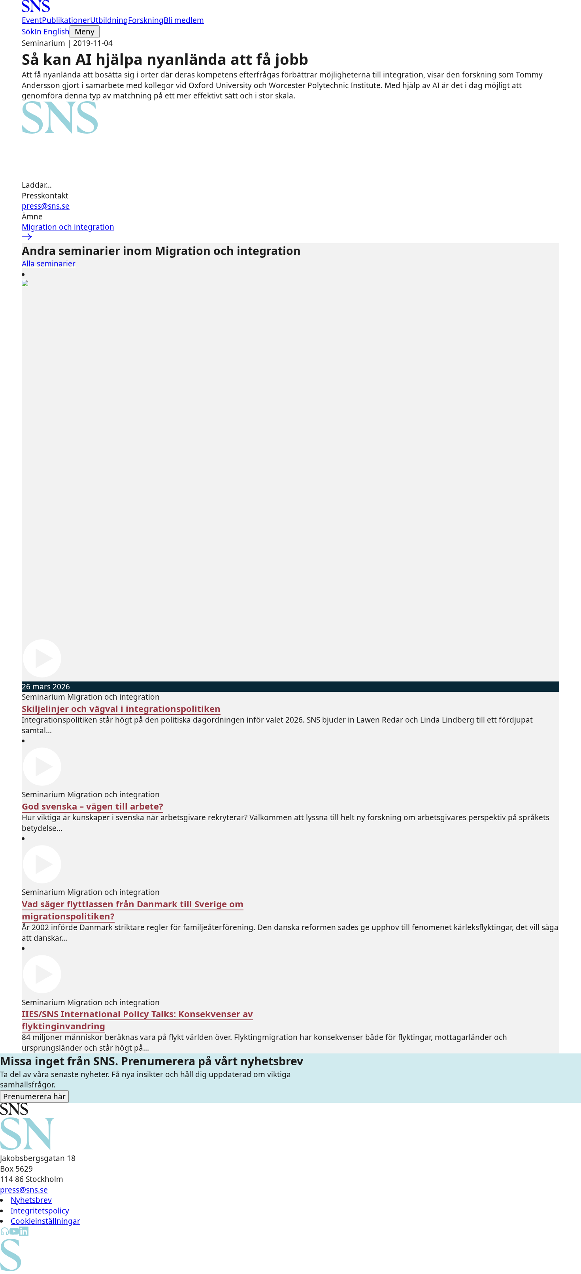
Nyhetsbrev (31, 1200)
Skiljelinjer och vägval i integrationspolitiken (121, 708)
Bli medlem (184, 20)
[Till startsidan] (36, 9)
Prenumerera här (34, 1096)
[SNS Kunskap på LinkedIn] (23, 1233)
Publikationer (66, 20)
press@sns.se (46, 206)
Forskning (146, 20)
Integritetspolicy (40, 1211)
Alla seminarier (48, 264)
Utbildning (109, 20)
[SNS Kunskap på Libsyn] (4, 1233)
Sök (28, 31)
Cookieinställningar (45, 1221)
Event (32, 20)
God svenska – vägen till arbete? (92, 806)
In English (52, 31)
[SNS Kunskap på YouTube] (14, 1233)
